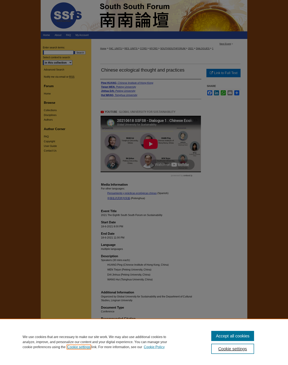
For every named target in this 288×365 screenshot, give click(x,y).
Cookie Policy (154, 347)
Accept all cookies (232, 336)
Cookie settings (78, 347)
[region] (144, 342)
